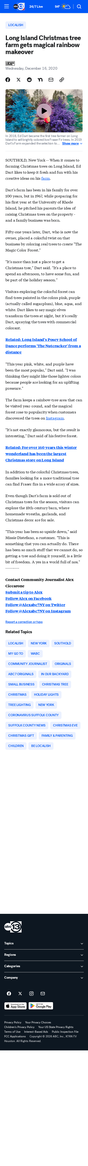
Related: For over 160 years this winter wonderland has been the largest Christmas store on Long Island (41, 454)
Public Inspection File (65, 1031)
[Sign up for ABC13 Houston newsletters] (42, 993)
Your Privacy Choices (38, 1022)
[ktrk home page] (13, 926)
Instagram (55, 417)
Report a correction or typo (23, 622)
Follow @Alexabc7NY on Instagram (38, 611)
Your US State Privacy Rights (55, 1027)
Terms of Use (12, 1031)
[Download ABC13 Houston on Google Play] (41, 1006)
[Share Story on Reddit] (29, 80)
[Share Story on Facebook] (8, 80)
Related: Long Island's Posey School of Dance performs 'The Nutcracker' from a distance (43, 346)
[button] (6, 6)
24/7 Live (36, 6)
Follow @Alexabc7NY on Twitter (35, 604)
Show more (70, 143)
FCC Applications (15, 1036)
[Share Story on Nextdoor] (40, 80)
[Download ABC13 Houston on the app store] (15, 1006)
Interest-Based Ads (36, 1031)
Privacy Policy (12, 1022)
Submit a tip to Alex (23, 592)
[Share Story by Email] (51, 80)
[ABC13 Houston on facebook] (9, 993)
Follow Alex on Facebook (28, 598)
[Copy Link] (62, 80)
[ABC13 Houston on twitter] (20, 993)
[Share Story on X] (19, 80)
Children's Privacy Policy (19, 1027)
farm (45, 178)
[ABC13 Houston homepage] (19, 6)
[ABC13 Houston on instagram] (31, 993)
